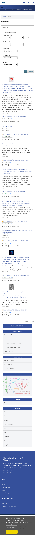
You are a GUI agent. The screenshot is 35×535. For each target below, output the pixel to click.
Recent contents (9, 403)
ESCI (5, 432)
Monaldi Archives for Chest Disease (16, 7)
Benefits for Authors (9, 339)
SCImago (6, 416)
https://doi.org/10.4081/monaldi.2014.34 (15, 134)
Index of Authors (8, 351)
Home (4, 16)
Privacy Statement (11, 525)
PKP (12, 467)
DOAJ (5, 428)
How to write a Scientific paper (12, 343)
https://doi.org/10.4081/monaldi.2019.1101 (16, 310)
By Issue (5, 62)
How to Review (8, 364)
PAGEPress (14, 465)
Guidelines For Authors (9, 506)
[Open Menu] (2, 7)
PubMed (6, 412)
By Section (6, 55)
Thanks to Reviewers (9, 368)
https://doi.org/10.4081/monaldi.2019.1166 (16, 275)
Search (31, 71)
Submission (5, 503)
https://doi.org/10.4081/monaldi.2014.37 (15, 241)
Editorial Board (6, 487)
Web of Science (8, 424)
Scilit (5, 441)
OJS (20, 467)
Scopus (6, 420)
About (4, 484)
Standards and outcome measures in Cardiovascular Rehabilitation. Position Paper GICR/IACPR (17, 172)
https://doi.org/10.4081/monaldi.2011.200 (16, 160)
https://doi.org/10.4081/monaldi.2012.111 (15, 191)
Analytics (6, 445)
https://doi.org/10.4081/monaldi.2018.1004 (16, 116)
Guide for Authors (9, 335)
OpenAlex (6, 436)
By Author (6, 48)
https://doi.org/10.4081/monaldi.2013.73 (15, 221)
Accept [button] (12, 532)
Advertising (5, 493)
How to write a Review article (12, 347)
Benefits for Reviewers (10, 360)
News (3, 490)
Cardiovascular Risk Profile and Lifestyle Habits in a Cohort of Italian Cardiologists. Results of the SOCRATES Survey (16, 203)
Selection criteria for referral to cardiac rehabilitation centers (15, 145)
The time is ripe (7, 126)
